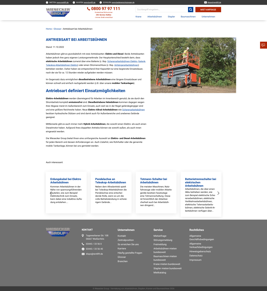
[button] (190, 9)
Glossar (122, 257)
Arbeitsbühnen (154, 16)
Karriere (122, 248)
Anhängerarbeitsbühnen (126, 65)
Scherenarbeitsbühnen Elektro (122, 61)
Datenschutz (195, 255)
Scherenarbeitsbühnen (133, 109)
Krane (138, 16)
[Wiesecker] (59, 12)
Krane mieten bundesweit (167, 264)
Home (49, 29)
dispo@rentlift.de (94, 254)
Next (218, 191)
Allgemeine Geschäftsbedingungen (201, 237)
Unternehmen (208, 16)
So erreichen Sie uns (128, 244)
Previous (50, 191)
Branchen (123, 261)
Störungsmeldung (163, 240)
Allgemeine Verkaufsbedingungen (200, 245)
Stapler (171, 16)
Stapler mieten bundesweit (168, 268)
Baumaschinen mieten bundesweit (165, 258)
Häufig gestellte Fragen (130, 253)
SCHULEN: (118, 2)
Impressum (195, 260)
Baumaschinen (188, 16)
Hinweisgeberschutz (200, 251)
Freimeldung (160, 244)
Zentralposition (126, 240)
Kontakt (122, 236)
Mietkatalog (160, 272)
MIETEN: (59, 2)
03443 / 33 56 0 (94, 244)
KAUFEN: (85, 2)
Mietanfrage (160, 236)
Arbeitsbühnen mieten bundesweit (165, 250)
